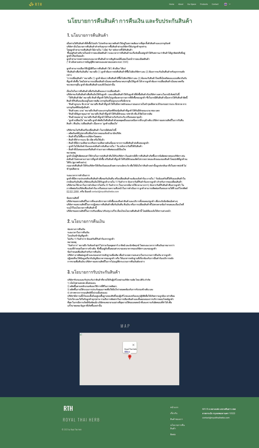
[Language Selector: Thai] (227, 4)
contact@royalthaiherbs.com (105, 191)
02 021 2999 (73, 191)
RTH (68, 408)
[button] (191, 4)
